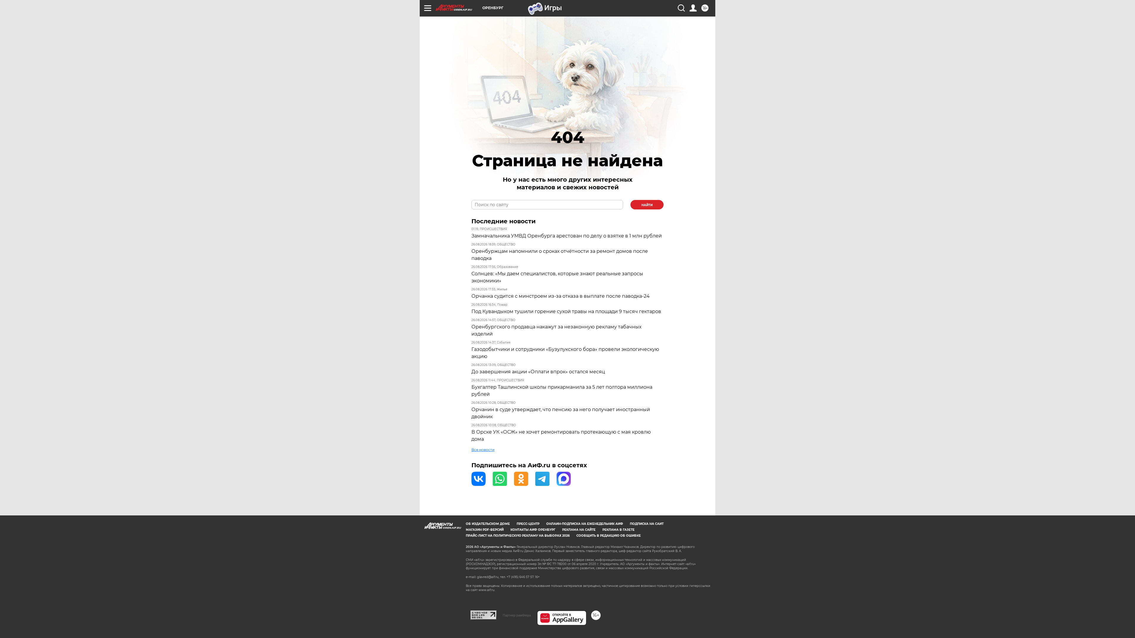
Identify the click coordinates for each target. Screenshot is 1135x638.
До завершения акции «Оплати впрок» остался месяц (538, 372)
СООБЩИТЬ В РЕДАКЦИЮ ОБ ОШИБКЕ (608, 536)
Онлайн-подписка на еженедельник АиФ (584, 524)
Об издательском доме (488, 524)
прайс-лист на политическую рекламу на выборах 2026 (518, 536)
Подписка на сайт (647, 524)
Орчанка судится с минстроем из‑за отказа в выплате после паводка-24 (560, 296)
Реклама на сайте (579, 530)
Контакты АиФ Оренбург (532, 530)
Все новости (482, 449)
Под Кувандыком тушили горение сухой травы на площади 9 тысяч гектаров (566, 311)
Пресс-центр (528, 524)
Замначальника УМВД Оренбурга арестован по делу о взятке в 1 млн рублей (566, 236)
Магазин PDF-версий (485, 530)
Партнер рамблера (517, 615)
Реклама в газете (618, 530)
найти (647, 205)
